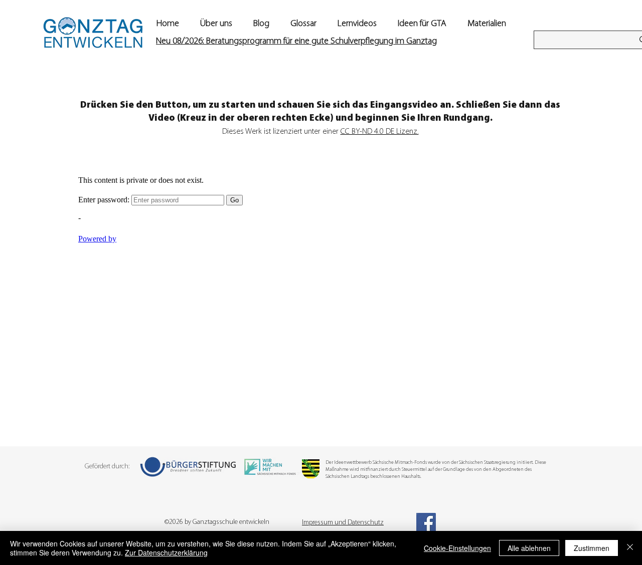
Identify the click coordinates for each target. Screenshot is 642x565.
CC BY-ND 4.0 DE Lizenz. (380, 132)
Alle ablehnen (529, 548)
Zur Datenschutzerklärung (166, 552)
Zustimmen (591, 548)
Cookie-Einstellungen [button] (457, 548)
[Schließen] (630, 548)
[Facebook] (426, 522)
